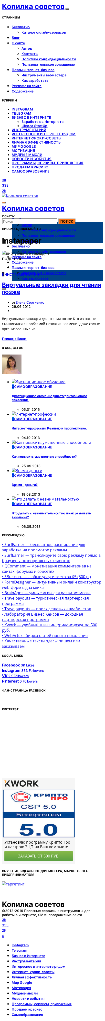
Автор (26, 48)
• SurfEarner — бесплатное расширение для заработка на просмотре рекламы (43, 547)
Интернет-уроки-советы (36, 138)
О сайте (18, 43)
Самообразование (31, 171)
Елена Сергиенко (30, 302)
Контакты (29, 54)
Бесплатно (21, 27)
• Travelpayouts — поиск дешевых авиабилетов (46, 608)
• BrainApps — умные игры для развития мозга (46, 592)
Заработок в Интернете (42, 121)
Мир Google (24, 146)
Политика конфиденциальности (48, 59)
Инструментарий (29, 130)
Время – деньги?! (25, 485)
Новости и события (32, 159)
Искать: (8, 216)
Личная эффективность (36, 142)
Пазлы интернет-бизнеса (33, 70)
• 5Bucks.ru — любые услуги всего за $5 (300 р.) (46, 576)
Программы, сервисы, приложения (48, 163)
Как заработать (34, 80)
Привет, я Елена (14, 339)
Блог (16, 38)
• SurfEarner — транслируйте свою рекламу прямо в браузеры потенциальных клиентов (51, 558)
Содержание (22, 91)
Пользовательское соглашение (48, 64)
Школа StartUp (34, 126)
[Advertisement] (38, 746)
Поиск (67, 221)
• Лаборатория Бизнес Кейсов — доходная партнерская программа (42, 616)
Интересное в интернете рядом (44, 134)
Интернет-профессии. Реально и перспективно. (49, 428)
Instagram (22, 109)
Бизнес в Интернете (31, 117)
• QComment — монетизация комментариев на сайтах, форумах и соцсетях (47, 568)
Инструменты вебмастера (43, 75)
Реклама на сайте (27, 86)
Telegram (22, 113)
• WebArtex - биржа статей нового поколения (45, 635)
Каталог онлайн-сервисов (43, 32)
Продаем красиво (30, 167)
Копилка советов (33, 6)
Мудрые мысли (27, 155)
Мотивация (23, 150)
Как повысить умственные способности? (44, 456)
